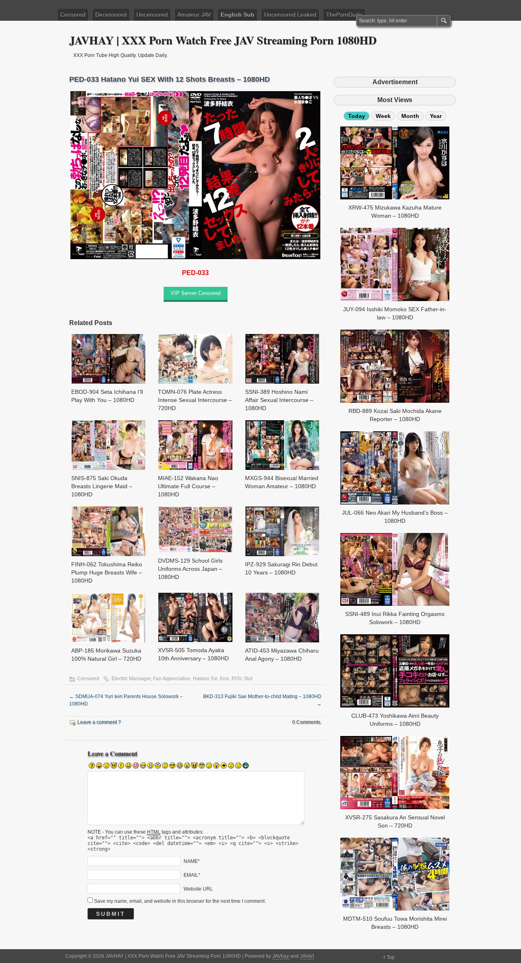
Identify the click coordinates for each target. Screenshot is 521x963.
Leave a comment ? (99, 722)
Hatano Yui (205, 678)
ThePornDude (344, 14)
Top (391, 957)
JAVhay (280, 956)
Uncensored (152, 14)
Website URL (198, 888)
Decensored (111, 14)
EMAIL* (192, 875)
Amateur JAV (194, 14)
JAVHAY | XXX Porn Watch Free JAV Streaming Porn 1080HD (223, 40)
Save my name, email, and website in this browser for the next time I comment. (180, 901)
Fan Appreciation (171, 678)
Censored (72, 14)
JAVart (307, 956)
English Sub (237, 14)
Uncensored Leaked (290, 14)
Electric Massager (131, 678)
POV (236, 678)
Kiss (224, 678)
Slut (248, 678)
